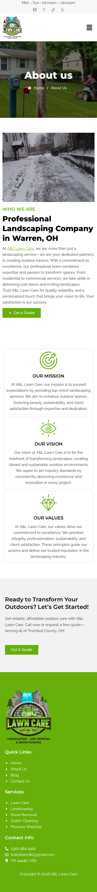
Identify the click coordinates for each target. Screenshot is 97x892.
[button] (82, 27)
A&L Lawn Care (20, 248)
